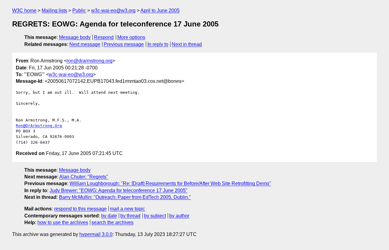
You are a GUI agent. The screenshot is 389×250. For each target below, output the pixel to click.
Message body (75, 37)
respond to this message (80, 208)
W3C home (24, 10)
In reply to (157, 44)
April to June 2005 (160, 10)
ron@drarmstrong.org (89, 60)
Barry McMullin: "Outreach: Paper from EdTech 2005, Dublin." (125, 197)
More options (131, 37)
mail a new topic (127, 208)
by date (109, 215)
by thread (130, 215)
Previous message (124, 44)
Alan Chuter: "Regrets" (83, 176)
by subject (155, 215)
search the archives (112, 222)
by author (179, 215)
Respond (104, 37)
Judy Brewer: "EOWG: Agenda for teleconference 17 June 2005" (119, 190)
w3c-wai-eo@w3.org (113, 10)
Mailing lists (54, 10)
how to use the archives (62, 222)
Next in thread (187, 44)
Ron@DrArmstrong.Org (39, 125)
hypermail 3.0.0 (95, 234)
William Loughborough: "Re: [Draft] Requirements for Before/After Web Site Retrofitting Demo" (170, 183)
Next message (84, 44)
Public (79, 10)
